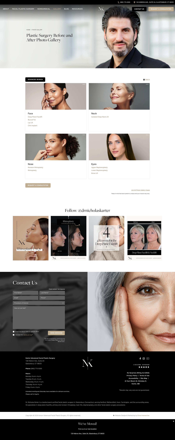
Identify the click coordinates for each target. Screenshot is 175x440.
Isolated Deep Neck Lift (100, 117)
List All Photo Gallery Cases (140, 190)
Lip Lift (30, 123)
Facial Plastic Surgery (23, 9)
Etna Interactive (143, 415)
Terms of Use (144, 376)
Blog (66, 9)
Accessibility (133, 378)
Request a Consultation (161, 9)
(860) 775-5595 (125, 2)
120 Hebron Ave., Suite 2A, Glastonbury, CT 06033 (155, 2)
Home (28, 30)
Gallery (57, 9)
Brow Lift (94, 173)
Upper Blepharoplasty (99, 167)
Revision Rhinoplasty (35, 167)
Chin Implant (32, 125)
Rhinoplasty (32, 170)
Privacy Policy (54, 340)
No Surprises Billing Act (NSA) (138, 373)
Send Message (56, 333)
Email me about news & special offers (27, 331)
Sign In (147, 79)
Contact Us (139, 9)
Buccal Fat (32, 120)
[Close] (173, 421)
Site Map (144, 378)
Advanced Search (35, 79)
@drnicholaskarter (94, 210)
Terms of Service (61, 340)
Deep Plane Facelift (35, 117)
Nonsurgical (43, 9)
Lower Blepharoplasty (99, 170)
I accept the (18, 335)
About (6, 9)
